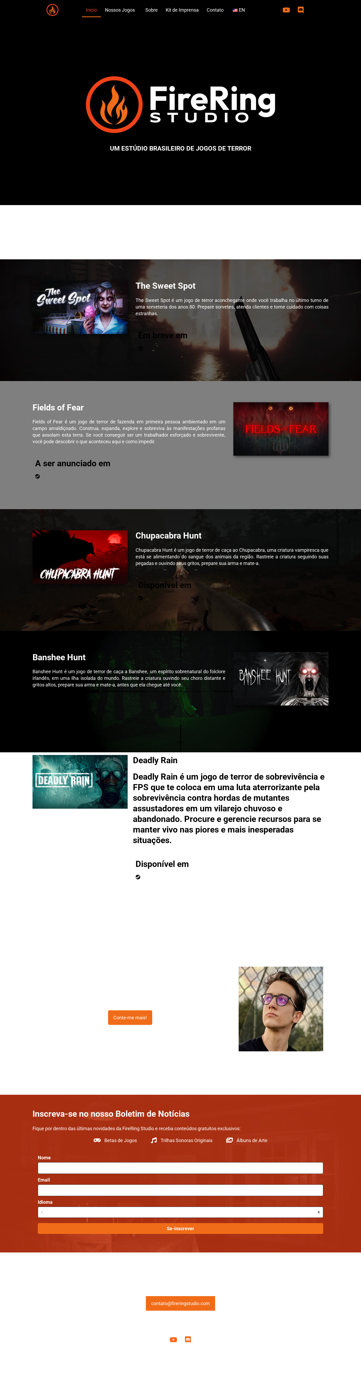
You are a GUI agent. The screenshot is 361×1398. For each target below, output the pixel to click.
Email (44, 1180)
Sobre (151, 10)
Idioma (45, 1202)
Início (91, 10)
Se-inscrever (180, 1228)
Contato (215, 10)
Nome (44, 1157)
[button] (121, 10)
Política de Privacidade (141, 1378)
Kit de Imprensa (182, 10)
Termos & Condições (224, 1378)
